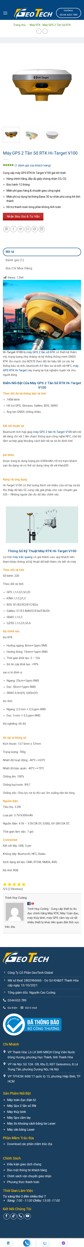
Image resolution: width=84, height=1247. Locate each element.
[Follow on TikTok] (13, 1216)
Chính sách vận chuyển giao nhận (29, 1176)
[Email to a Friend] (27, 229)
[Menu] (5, 13)
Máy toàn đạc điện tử (21, 1100)
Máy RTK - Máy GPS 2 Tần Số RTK (50, 25)
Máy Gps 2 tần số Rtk (21, 1106)
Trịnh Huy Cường (16, 897)
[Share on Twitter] (20, 229)
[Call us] (20, 1216)
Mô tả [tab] (10, 252)
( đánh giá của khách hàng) (33, 165)
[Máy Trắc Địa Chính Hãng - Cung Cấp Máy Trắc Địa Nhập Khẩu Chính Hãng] (33, 12)
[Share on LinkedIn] (41, 229)
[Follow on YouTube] (27, 1216)
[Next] (74, 85)
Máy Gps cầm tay (19, 1118)
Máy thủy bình (16, 1112)
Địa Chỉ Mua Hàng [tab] (19, 268)
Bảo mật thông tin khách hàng (27, 1170)
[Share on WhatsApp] (6, 229)
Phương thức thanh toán (23, 1182)
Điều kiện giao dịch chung (24, 1164)
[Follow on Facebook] (6, 1216)
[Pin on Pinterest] (34, 229)
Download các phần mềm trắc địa (29, 1144)
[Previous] (9, 85)
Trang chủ (19, 25)
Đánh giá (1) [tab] (15, 260)
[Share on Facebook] (13, 229)
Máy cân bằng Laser (21, 1129)
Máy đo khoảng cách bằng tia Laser (31, 1123)
